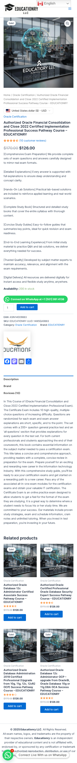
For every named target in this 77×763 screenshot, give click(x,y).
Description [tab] (11, 379)
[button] (67, 23)
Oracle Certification (24, 95)
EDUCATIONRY (56, 324)
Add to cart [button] (15, 617)
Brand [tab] (7, 386)
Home (7, 95)
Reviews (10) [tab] (12, 393)
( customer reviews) (32, 140)
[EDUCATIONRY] (17, 345)
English (49, 3)
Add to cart (27, 307)
